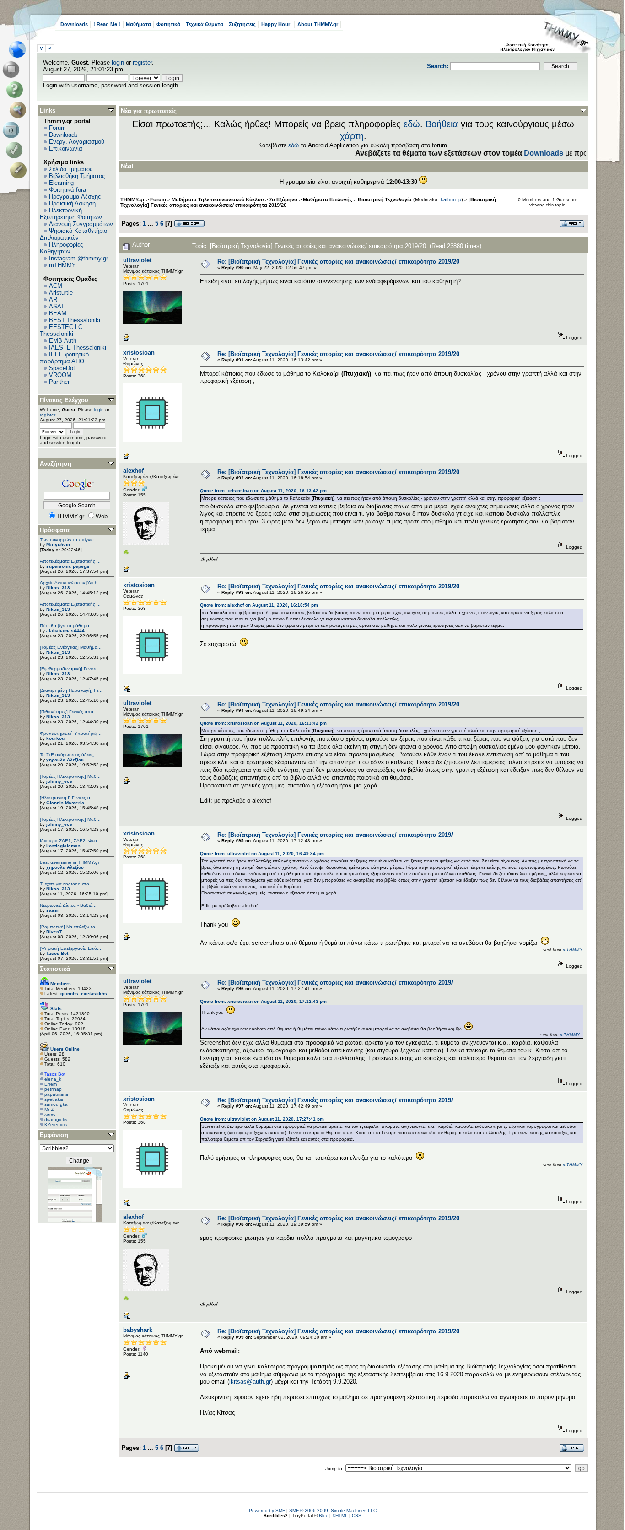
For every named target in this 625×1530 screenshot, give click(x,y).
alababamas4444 (65, 630)
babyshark (137, 1329)
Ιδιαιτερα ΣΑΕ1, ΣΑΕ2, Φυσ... (70, 840)
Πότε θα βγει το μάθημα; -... (68, 625)
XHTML (340, 1515)
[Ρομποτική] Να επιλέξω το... (69, 926)
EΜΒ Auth (62, 340)
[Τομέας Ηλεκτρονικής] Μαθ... (70, 776)
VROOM (60, 375)
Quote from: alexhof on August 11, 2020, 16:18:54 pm (259, 605)
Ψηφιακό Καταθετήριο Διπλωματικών (73, 234)
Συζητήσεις (242, 24)
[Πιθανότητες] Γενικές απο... (68, 711)
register (142, 62)
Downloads (74, 24)
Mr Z (49, 1109)
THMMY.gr (132, 199)
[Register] (20, 170)
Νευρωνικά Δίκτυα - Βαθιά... (68, 905)
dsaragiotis (55, 1119)
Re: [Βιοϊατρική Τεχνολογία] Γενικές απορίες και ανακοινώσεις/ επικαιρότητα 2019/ (335, 834)
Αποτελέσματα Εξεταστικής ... (70, 561)
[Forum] (12, 69)
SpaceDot (62, 368)
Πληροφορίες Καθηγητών (61, 248)
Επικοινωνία (65, 148)
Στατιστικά (55, 968)
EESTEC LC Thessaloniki (61, 330)
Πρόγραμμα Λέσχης (75, 196)
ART (55, 299)
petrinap (53, 1089)
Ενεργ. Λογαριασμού (76, 141)
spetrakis (53, 1099)
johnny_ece (59, 781)
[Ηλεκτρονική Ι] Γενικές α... (67, 797)
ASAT (57, 306)
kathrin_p (451, 199)
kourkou (55, 738)
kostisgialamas (63, 845)
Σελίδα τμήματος (70, 169)
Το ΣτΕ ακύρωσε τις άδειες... (69, 754)
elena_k (52, 1079)
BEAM (57, 313)
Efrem (50, 1084)
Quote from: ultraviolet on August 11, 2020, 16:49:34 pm (262, 853)
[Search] (20, 109)
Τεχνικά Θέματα (204, 24)
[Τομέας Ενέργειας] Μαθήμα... (71, 647)
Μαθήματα (138, 24)
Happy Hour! (276, 24)
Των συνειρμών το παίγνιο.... (69, 539)
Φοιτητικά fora (67, 189)
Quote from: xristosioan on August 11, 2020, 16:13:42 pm (263, 490)
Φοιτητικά (168, 24)
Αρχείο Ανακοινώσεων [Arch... (71, 582)
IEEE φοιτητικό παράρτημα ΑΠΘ (64, 358)
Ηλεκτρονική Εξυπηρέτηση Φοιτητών (71, 214)
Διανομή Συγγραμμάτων (81, 224)
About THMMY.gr (317, 24)
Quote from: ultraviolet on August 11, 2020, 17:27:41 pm (262, 1118)
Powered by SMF (267, 1510)
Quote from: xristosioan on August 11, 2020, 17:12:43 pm (263, 1001)
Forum (57, 127)
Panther (59, 381)
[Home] (20, 49)
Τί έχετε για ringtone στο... (66, 883)
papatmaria (56, 1094)
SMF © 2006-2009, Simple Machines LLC (333, 1510)
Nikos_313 (58, 587)
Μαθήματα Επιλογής (327, 199)
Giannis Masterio (65, 802)
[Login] (16, 150)
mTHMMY (62, 265)
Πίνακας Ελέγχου (64, 400)
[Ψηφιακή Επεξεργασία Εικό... (70, 948)
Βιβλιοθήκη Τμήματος (77, 175)
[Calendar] (12, 130)
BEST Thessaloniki (74, 320)
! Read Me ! (106, 24)
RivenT (54, 931)
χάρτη (352, 136)
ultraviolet (137, 260)
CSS (356, 1515)
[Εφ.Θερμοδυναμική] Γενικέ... (70, 668)
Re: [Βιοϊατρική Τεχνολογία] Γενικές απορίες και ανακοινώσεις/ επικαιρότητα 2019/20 (338, 261)
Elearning (61, 182)
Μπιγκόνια (58, 544)
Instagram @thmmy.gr (78, 258)
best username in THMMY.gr (69, 862)
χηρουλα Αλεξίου (65, 759)
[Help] (16, 89)
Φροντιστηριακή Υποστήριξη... (71, 733)
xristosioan (139, 352)
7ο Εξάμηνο (283, 199)
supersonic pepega (67, 566)
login (118, 62)
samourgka (56, 1104)
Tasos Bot (57, 953)
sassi (52, 910)
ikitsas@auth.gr (250, 1381)
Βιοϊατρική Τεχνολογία (385, 199)
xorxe (50, 1114)
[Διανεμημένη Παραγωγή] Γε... (71, 690)
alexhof (133, 470)
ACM (55, 285)
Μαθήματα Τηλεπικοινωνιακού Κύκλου (218, 199)
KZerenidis (55, 1124)
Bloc (323, 1515)
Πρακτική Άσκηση (72, 203)
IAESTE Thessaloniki (77, 347)
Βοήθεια (442, 124)
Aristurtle (61, 292)
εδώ (412, 124)
